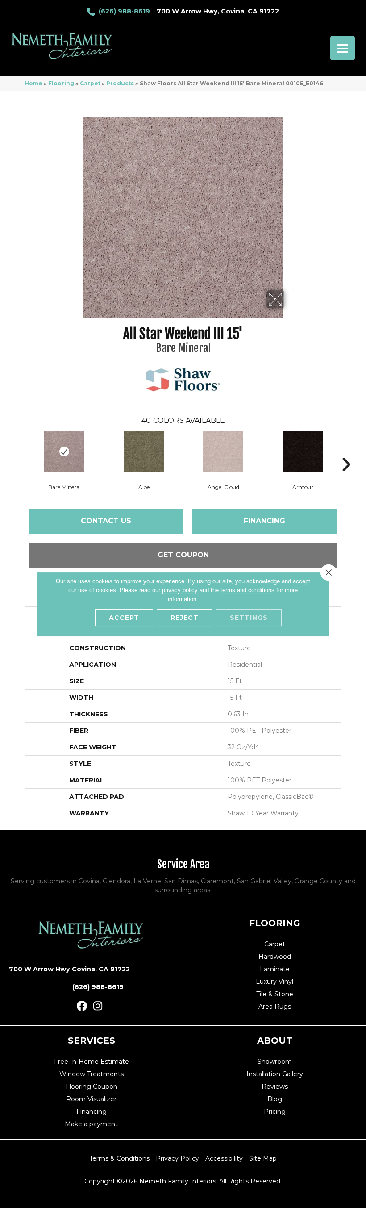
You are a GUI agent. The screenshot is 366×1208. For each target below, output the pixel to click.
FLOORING (274, 923)
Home (33, 83)
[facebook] (82, 1006)
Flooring (61, 83)
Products (120, 83)
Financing (264, 521)
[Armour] (302, 451)
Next (346, 451)
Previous (20, 451)
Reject (185, 618)
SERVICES (91, 1040)
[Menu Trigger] (342, 48)
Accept (124, 618)
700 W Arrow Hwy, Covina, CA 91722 (218, 11)
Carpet (90, 83)
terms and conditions (247, 590)
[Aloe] (143, 451)
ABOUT (274, 1040)
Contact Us (106, 521)
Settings (249, 618)
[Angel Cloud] (223, 451)
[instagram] (98, 1006)
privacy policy (180, 590)
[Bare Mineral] (64, 451)
